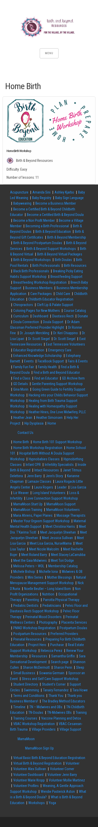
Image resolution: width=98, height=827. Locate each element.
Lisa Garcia (78, 487)
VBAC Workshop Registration (34, 724)
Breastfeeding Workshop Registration (40, 282)
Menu (49, 53)
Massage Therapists (71, 515)
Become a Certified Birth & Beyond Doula (55, 215)
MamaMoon (26, 739)
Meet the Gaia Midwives (30, 560)
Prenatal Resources (27, 639)
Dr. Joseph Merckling (34, 333)
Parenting (32, 600)
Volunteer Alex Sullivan (29, 769)
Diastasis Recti (63, 316)
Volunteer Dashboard (28, 775)
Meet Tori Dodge (62, 560)
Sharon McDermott (36, 667)
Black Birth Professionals (31, 271)
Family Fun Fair (23, 367)
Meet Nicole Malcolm (44, 549)
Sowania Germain (51, 673)
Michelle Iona (48, 572)
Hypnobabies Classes (44, 459)
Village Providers (44, 729)
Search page (60, 662)
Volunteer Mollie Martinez (67, 780)
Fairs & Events (78, 361)
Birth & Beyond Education (53, 232)
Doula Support (53, 322)
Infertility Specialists (59, 465)
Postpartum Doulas (73, 628)
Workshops (36, 803)
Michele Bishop (24, 572)
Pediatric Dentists (25, 606)
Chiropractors (23, 305)
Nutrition (48, 594)
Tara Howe (80, 690)
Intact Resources (46, 470)
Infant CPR (33, 465)
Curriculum (21, 316)
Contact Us (25, 433)
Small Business (24, 673)
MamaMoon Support (61, 504)
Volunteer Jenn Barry (62, 775)
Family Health (47, 367)
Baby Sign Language (69, 198)
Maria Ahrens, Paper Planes (33, 515)
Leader (62, 487)
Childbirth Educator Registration (50, 299)
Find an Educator (46, 378)
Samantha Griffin (63, 656)
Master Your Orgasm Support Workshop (41, 521)
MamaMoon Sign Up (39, 748)
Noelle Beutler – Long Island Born (47, 589)
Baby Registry (41, 198)
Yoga (52, 803)
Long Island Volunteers (49, 493)
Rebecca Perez (51, 651)
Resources (39, 656)
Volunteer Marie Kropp (29, 780)
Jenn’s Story (54, 476)
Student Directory (25, 684)
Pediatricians (51, 606)
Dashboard (40, 316)
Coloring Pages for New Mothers (36, 311)
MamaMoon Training (27, 510)
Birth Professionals (46, 266)
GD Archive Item (73, 378)
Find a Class (21, 378)
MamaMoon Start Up (27, 504)
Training (81, 712)
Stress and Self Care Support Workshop (50, 679)
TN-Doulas (35, 712)
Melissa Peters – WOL (28, 566)
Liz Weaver (21, 493)
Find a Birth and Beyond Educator (57, 372)
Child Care (63, 294)
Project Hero (37, 645)
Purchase (57, 645)
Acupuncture (19, 192)
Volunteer (72, 763)
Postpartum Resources (29, 634)
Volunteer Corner (62, 769)
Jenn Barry (34, 476)
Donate (83, 316)
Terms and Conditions (28, 696)
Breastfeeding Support (66, 277)
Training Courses (25, 718)
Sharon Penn (63, 667)
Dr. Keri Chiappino (65, 333)
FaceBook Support (51, 361)
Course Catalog (75, 311)
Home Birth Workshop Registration (37, 448)
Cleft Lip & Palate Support (55, 305)
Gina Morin (20, 389)
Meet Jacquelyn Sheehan (58, 532)
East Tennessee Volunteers (65, 344)
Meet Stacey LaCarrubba (68, 555)
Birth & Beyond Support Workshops (51, 249)
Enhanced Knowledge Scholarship (37, 356)
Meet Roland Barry (34, 555)
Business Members (39, 288)
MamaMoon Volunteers (63, 510)
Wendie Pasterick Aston (58, 792)
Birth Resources (75, 266)
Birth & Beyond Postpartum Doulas (37, 243)
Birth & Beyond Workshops (32, 260)
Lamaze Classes (39, 481)
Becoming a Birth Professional (47, 226)
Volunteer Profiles (26, 786)
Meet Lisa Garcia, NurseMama (51, 543)
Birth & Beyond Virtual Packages (59, 254)
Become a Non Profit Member (34, 220)
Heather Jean (22, 418)
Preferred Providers (64, 634)
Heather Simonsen (49, 418)
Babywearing (22, 203)
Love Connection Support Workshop (52, 498)
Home (51, 423)
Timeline (19, 707)
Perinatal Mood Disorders (43, 617)
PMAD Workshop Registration (34, 628)
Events (29, 361)
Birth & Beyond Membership (66, 237)
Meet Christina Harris (60, 526)
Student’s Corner (54, 684)
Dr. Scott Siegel (39, 339)
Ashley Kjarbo (64, 192)
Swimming (31, 690)
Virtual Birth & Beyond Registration (37, 763)
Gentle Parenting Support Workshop (57, 384)
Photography (48, 622)
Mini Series (35, 577)
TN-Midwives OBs (59, 712)
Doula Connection (26, 322)
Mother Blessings (59, 577)
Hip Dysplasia (33, 423)
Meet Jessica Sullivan (57, 538)
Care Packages (41, 294)
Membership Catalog (63, 566)
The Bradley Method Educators (63, 701)
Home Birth (21, 442)
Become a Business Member (55, 203)
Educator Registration (28, 350)
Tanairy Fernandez (56, 690)
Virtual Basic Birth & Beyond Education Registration (49, 758)
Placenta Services (74, 622)
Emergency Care (59, 350)
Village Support (70, 729)
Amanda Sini (41, 192)
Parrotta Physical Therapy (61, 600)
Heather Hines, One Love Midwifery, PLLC (57, 412)
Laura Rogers (43, 487)
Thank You (55, 696)
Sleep (80, 667)
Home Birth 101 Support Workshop (57, 442)
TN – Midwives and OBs (45, 707)
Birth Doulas (63, 260)
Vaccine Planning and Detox (61, 718)
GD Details (20, 384)
